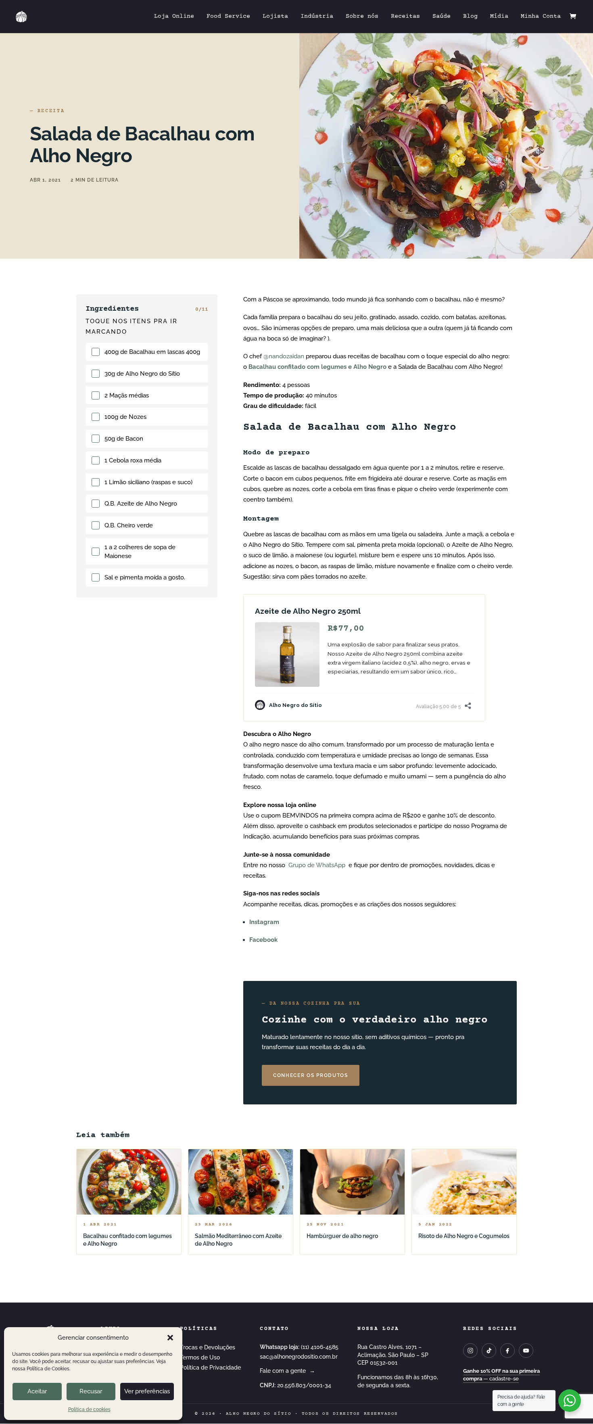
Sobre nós (362, 17)
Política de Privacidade (210, 1367)
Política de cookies (89, 1409)
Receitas (405, 17)
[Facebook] (507, 1350)
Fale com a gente (287, 1371)
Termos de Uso (200, 1357)
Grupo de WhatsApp (316, 865)
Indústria (317, 17)
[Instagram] (470, 1350)
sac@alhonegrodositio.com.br (299, 1356)
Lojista (275, 17)
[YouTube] (526, 1350)
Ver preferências (147, 1391)
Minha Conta (541, 17)
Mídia (499, 17)
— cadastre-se (501, 1375)
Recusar (90, 1391)
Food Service (228, 17)
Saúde (441, 17)
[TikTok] (489, 1350)
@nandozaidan (283, 356)
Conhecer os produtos (310, 1075)
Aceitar (37, 1391)
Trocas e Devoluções (207, 1347)
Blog (470, 17)
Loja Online (174, 17)
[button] (170, 1338)
